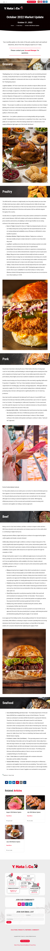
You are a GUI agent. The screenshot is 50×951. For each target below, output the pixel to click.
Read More (9, 815)
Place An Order (32, 1)
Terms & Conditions (24, 945)
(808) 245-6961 (11, 884)
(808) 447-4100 (28, 880)
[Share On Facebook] (6, 782)
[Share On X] (10, 782)
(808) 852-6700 (24, 887)
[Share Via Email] (21, 782)
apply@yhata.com (13, 890)
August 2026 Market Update (14, 808)
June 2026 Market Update (14, 838)
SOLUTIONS (14, 930)
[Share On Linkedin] (13, 782)
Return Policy (17, 945)
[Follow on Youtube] (39, 2)
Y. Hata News (19, 25)
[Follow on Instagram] (41, 2)
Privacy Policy (33, 945)
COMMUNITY (35, 930)
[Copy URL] (24, 782)
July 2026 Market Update (35, 808)
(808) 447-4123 (13, 891)
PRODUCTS (21, 930)
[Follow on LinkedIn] (46, 2)
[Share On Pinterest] (17, 782)
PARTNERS (28, 930)
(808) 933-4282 (34, 892)
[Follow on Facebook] (44, 2)
